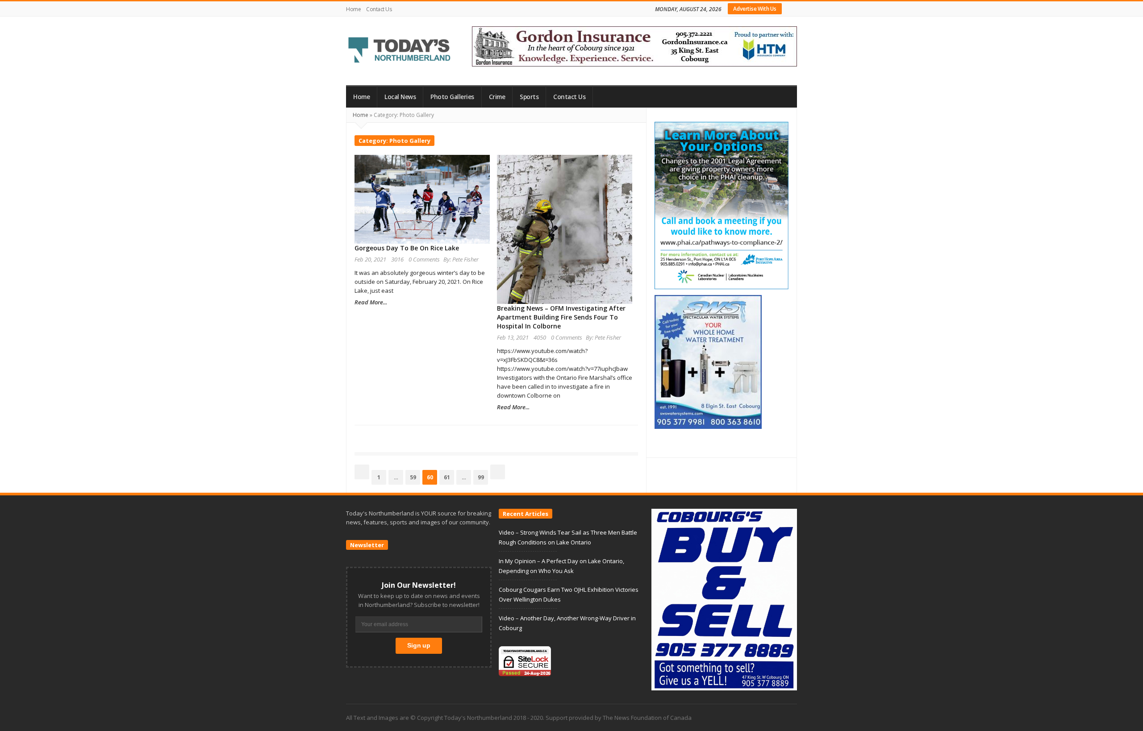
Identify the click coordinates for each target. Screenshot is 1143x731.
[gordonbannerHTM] (634, 46)
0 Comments (424, 259)
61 (448, 477)
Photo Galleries (452, 97)
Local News (400, 97)
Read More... (371, 302)
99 (482, 477)
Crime (497, 97)
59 (414, 477)
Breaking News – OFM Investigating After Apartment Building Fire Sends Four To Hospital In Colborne (561, 317)
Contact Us (379, 9)
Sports (529, 97)
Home (353, 9)
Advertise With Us (754, 8)
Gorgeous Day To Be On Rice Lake (407, 248)
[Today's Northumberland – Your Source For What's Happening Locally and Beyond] (399, 50)
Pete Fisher (465, 259)
